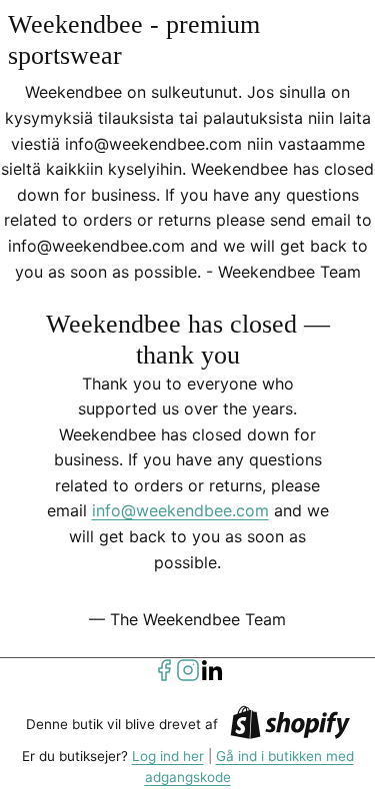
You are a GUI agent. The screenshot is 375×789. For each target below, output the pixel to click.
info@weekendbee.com (180, 510)
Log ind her (168, 756)
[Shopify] (290, 725)
